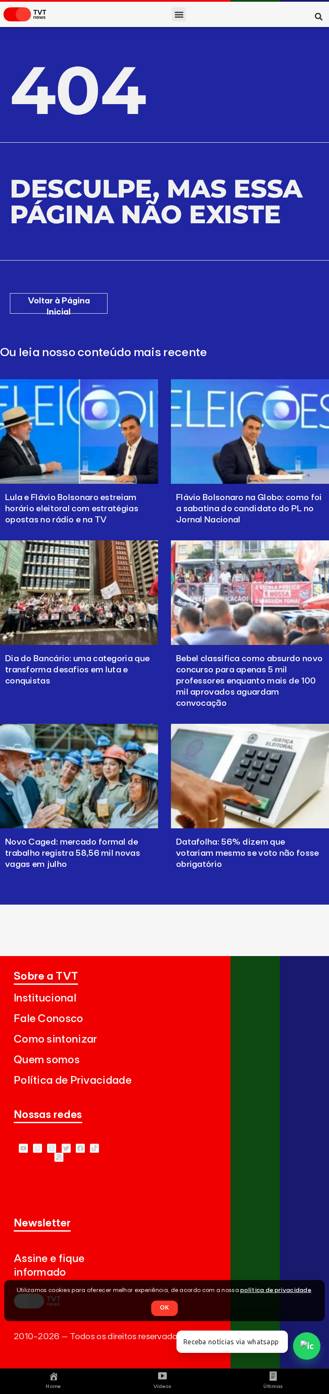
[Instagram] (51, 1148)
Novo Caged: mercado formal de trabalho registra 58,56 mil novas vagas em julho (72, 853)
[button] (179, 14)
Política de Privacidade (73, 1080)
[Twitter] (66, 1148)
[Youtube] (23, 1148)
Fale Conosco (49, 1018)
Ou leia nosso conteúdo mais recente (103, 353)
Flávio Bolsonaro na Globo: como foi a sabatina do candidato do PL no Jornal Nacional (249, 508)
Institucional (45, 998)
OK (164, 1308)
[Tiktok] (94, 1148)
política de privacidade (275, 1290)
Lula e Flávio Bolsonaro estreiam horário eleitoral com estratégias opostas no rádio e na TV (71, 508)
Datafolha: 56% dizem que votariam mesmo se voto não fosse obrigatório (247, 853)
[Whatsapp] (37, 1148)
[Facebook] (80, 1148)
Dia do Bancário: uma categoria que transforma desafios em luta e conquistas (77, 669)
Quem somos (47, 1060)
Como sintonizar (55, 1039)
